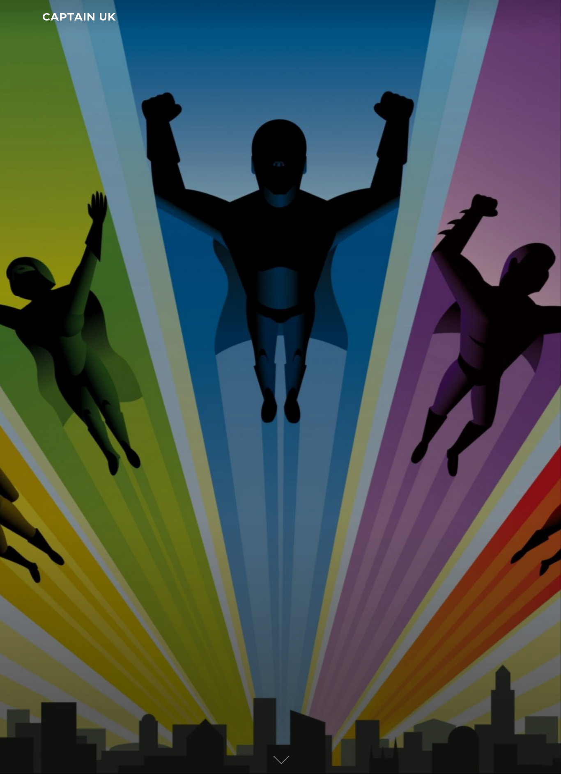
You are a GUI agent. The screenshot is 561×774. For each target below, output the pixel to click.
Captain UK (79, 16)
